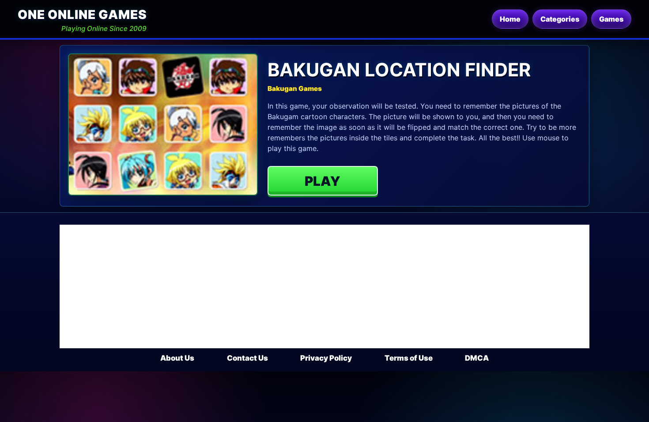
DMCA (477, 358)
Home (510, 19)
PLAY (322, 181)
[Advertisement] (324, 286)
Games (611, 19)
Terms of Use (409, 358)
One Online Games (82, 14)
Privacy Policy (326, 358)
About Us (177, 358)
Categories (559, 19)
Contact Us (247, 358)
